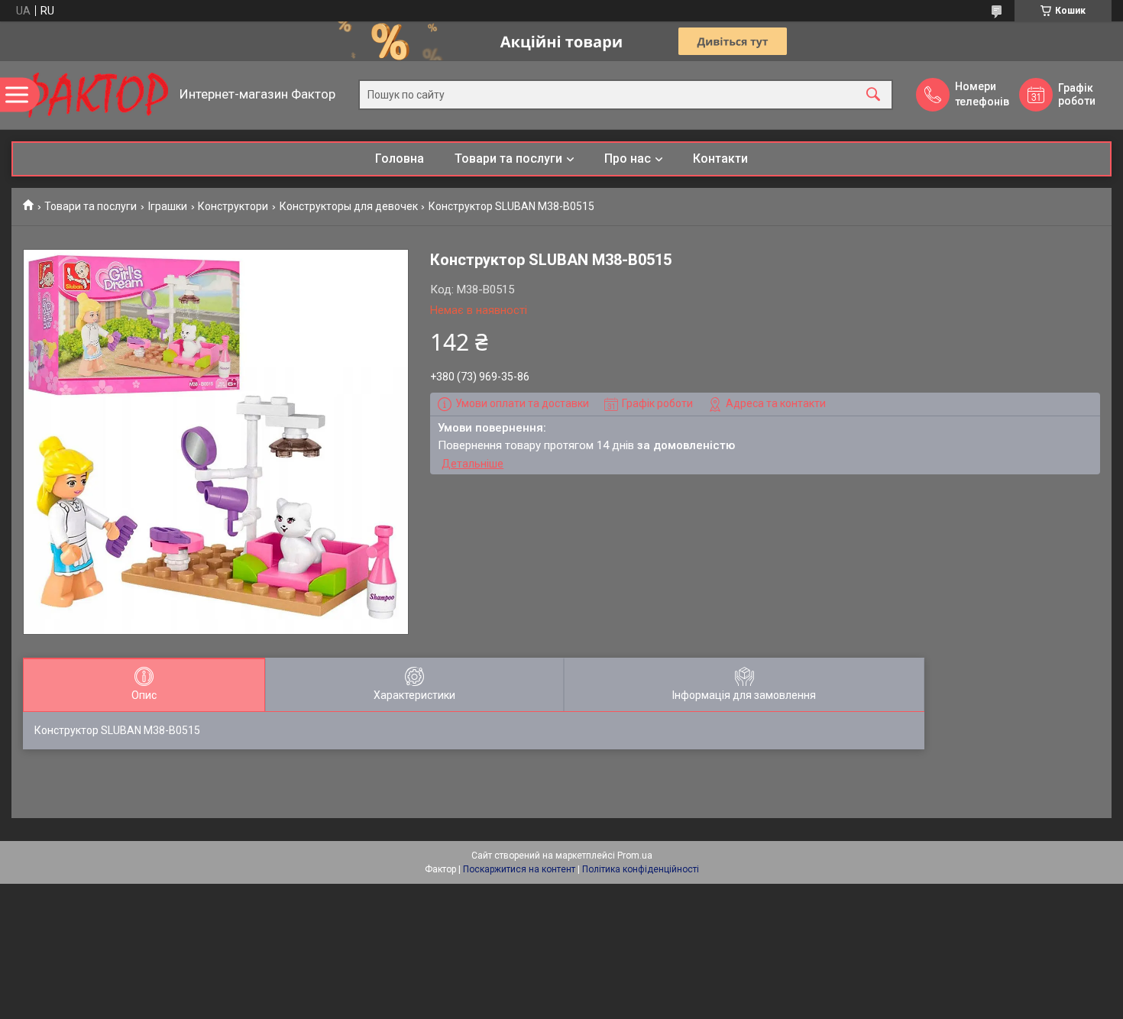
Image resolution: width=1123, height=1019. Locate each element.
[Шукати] (873, 95)
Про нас (627, 158)
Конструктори (233, 206)
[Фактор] (91, 95)
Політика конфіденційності (640, 869)
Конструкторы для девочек (349, 206)
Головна (399, 158)
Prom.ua (634, 855)
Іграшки (167, 206)
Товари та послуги (508, 158)
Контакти (720, 158)
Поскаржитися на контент (519, 869)
